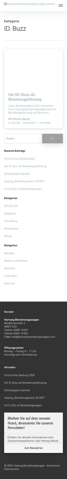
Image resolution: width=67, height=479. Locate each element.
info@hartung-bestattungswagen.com (33, 336)
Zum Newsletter (33, 448)
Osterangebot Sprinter (17, 173)
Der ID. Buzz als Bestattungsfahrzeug (25, 166)
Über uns (9, 283)
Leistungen (10, 275)
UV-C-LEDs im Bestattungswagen (23, 188)
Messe (8, 236)
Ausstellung (10, 221)
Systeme (9, 268)
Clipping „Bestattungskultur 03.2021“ (24, 181)
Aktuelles (9, 253)
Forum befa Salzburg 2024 (19, 158)
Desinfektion (11, 228)
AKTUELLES (11, 206)
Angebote (9, 213)
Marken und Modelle (15, 260)
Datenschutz (11, 469)
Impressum (53, 465)
